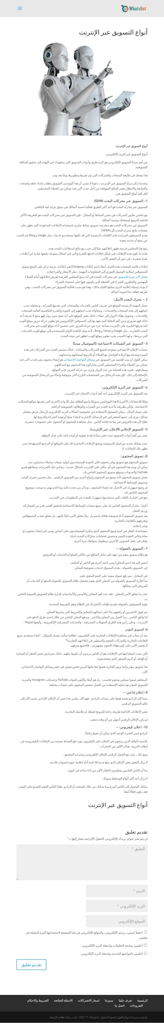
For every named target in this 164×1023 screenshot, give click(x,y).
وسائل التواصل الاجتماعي (79, 359)
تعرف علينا (125, 1000)
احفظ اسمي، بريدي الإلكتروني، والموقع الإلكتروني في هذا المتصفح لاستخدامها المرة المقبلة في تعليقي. (87, 935)
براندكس (123, 1017)
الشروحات (136, 1005)
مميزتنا (109, 1000)
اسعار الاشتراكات (89, 1000)
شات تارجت (56, 1017)
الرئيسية (142, 1000)
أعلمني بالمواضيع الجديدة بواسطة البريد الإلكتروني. (112, 953)
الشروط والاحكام (38, 1000)
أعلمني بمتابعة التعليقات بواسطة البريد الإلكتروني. (112, 945)
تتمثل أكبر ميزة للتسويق (133, 276)
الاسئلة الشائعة (63, 1000)
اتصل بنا (119, 1005)
